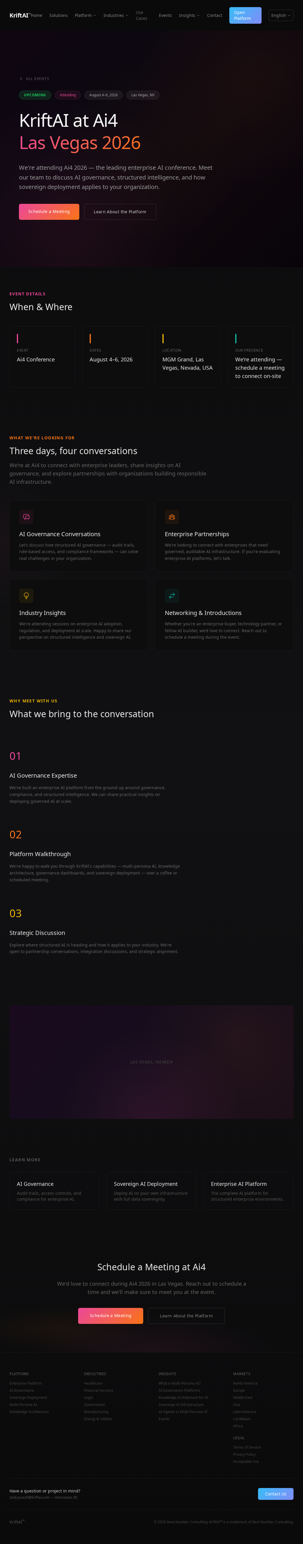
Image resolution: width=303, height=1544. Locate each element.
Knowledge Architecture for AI (183, 1397)
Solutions (58, 15)
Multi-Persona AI (23, 1404)
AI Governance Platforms (179, 1390)
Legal (88, 1397)
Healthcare (93, 1383)
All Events (37, 78)
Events (165, 15)
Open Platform (242, 15)
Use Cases (141, 15)
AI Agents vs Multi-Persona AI (183, 1412)
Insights (187, 15)
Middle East (242, 1397)
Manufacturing (96, 1412)
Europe (239, 1390)
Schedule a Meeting (49, 211)
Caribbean (241, 1419)
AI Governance (21, 1390)
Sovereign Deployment (28, 1397)
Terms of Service (247, 1447)
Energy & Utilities (98, 1419)
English (278, 15)
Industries (114, 15)
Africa (238, 1426)
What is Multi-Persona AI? (180, 1383)
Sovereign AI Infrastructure (181, 1404)
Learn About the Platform (120, 211)
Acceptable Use (246, 1461)
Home (36, 15)
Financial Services (98, 1390)
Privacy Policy (244, 1454)
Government (94, 1404)
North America (245, 1383)
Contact (214, 15)
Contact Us (275, 1494)
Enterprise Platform (25, 1383)
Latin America (244, 1412)
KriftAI (20, 15)
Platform (83, 15)
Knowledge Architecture (29, 1412)
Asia (236, 1404)
